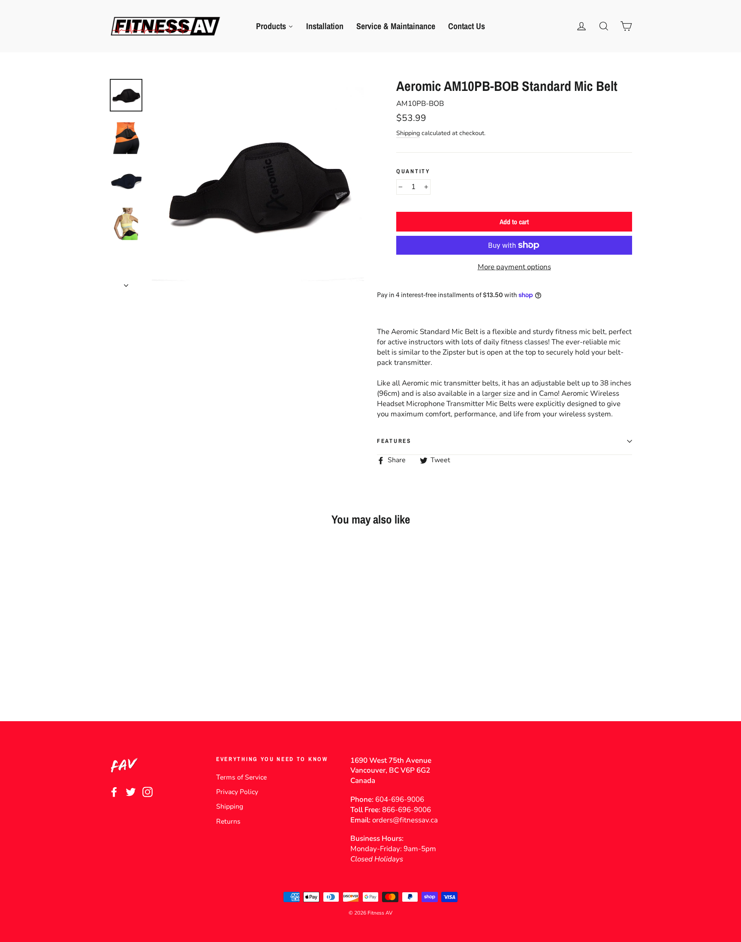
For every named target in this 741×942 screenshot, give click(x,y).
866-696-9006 (406, 810)
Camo (548, 393)
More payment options (514, 267)
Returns (228, 821)
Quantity (413, 171)
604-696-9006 (399, 799)
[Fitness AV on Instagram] (147, 791)
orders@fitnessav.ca (405, 820)
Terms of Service (241, 777)
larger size (498, 393)
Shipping (408, 133)
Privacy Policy (237, 792)
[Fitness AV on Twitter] (131, 791)
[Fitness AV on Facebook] (114, 791)
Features (394, 441)
